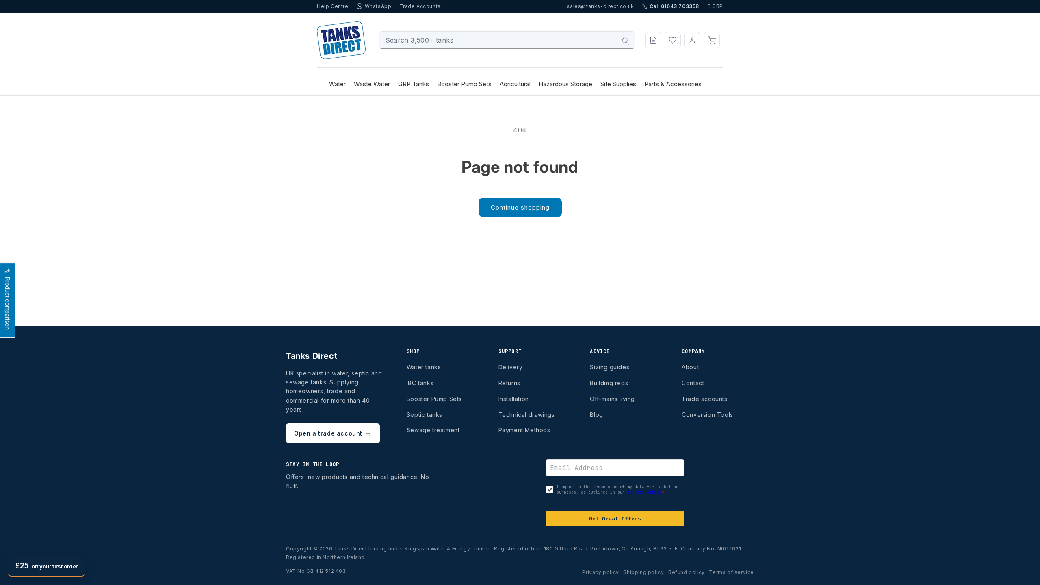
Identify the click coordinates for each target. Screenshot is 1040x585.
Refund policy (686, 572)
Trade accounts (704, 398)
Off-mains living (612, 398)
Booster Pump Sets (434, 398)
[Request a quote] (653, 40)
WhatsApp (378, 6)
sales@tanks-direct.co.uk (600, 6)
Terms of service (731, 572)
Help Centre (333, 6)
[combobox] (507, 40)
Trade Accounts (419, 6)
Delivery (510, 367)
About (690, 367)
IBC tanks (420, 382)
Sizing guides (609, 367)
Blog (596, 414)
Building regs (609, 382)
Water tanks (424, 367)
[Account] (692, 40)
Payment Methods (524, 430)
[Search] (626, 41)
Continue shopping (520, 207)
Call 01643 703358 (674, 6)
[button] (712, 40)
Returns (509, 382)
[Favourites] (673, 40)
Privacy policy (600, 572)
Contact (693, 382)
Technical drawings (526, 414)
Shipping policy (643, 572)
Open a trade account (333, 433)
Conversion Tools (707, 414)
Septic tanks (424, 414)
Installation (513, 398)
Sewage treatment (433, 430)
